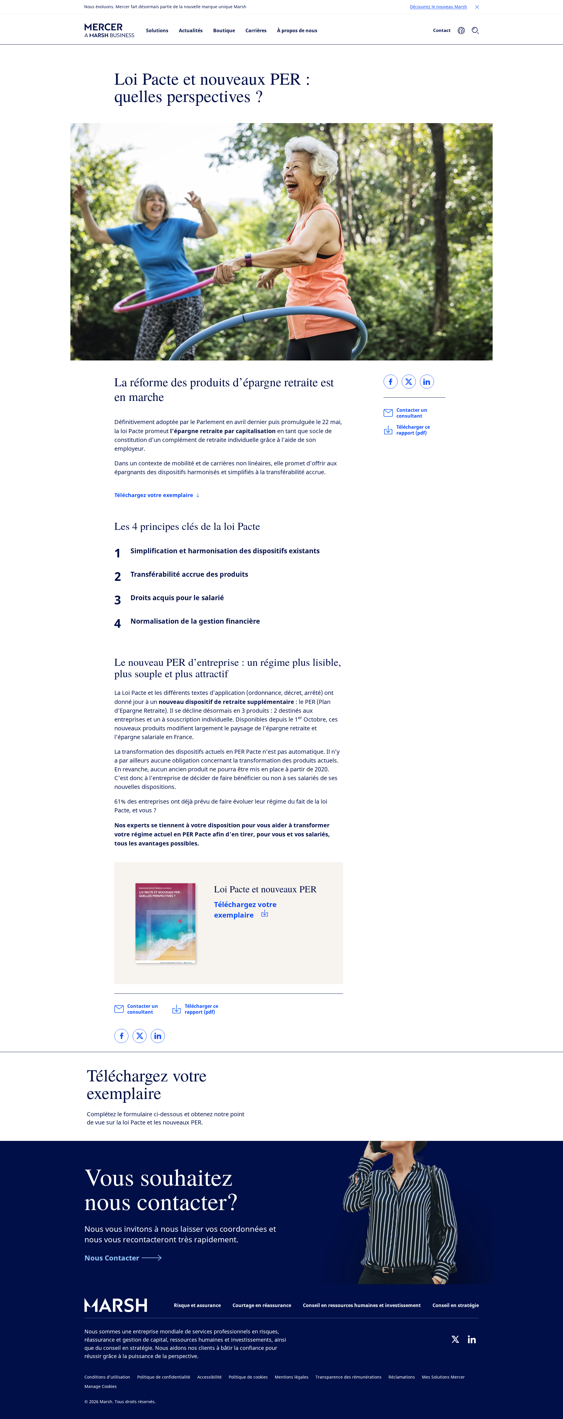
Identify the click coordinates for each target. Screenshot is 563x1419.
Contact (442, 30)
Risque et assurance (197, 1305)
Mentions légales (291, 1377)
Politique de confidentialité (163, 1377)
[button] (477, 7)
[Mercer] (109, 30)
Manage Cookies (100, 1387)
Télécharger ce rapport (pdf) (201, 1009)
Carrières (256, 30)
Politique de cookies (248, 1377)
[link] (121, 1036)
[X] (455, 1339)
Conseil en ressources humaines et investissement (362, 1305)
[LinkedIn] (471, 1339)
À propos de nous (297, 30)
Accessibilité (209, 1377)
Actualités (191, 30)
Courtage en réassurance (262, 1305)
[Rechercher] (475, 30)
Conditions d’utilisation (107, 1377)
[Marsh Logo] (115, 1306)
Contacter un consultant (142, 1009)
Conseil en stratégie (456, 1305)
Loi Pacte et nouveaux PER (265, 888)
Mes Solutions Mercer (443, 1377)
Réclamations (402, 1377)
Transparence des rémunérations (348, 1377)
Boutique (224, 30)
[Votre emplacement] (461, 30)
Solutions (157, 30)
